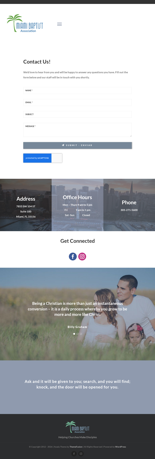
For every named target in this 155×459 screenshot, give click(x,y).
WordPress (120, 446)
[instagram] (82, 256)
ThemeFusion (76, 446)
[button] (74, 334)
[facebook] (73, 256)
